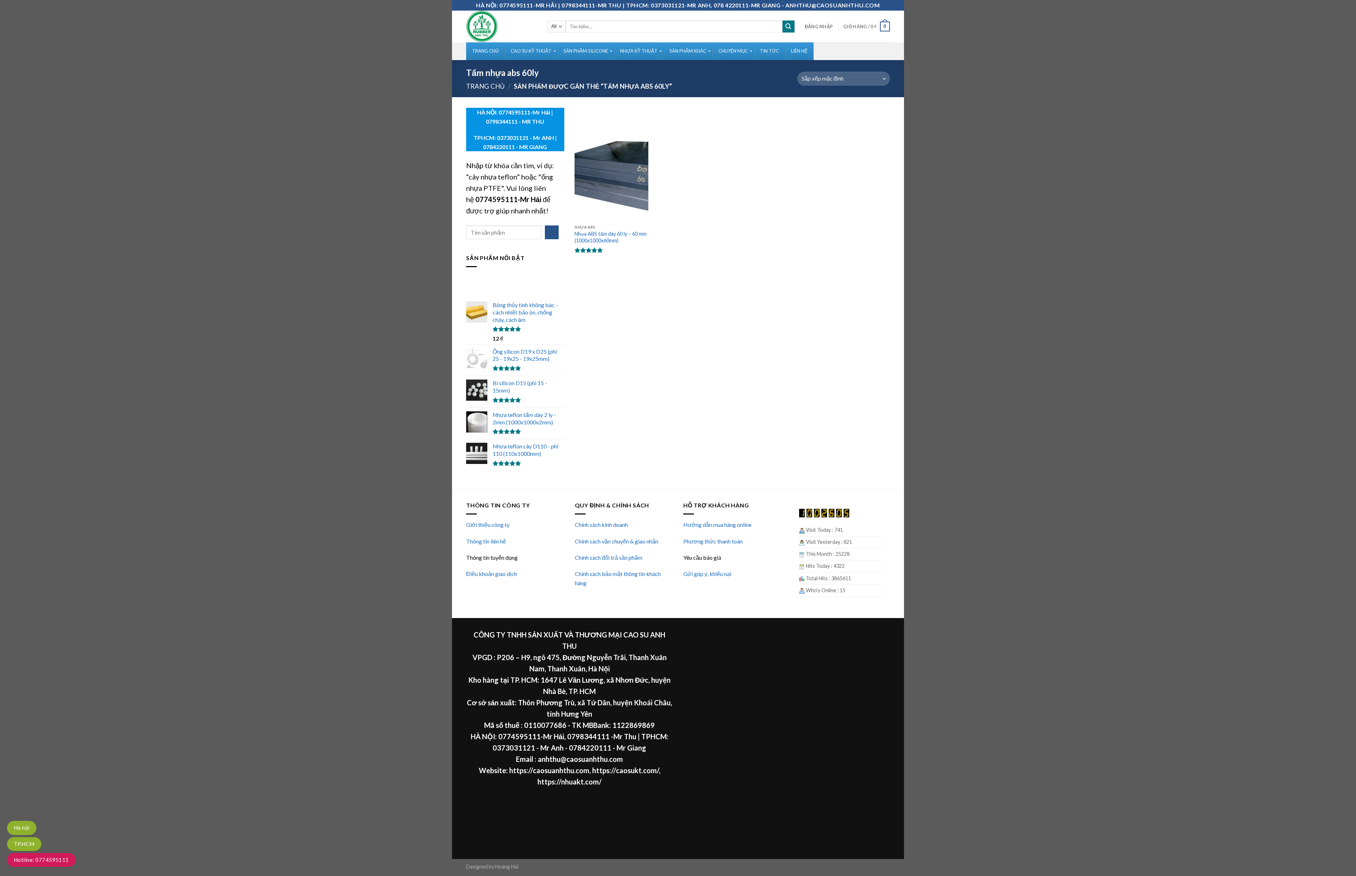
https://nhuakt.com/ (569, 781)
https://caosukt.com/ (625, 770)
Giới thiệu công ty (488, 524)
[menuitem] (485, 51)
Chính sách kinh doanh (601, 524)
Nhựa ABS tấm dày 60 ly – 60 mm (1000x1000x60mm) (611, 237)
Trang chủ (485, 86)
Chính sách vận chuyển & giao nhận (616, 541)
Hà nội (22, 827)
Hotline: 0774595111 (41, 860)
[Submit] (789, 26)
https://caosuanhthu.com (549, 770)
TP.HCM (24, 844)
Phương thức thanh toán (713, 541)
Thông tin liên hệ (486, 541)
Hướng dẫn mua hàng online (717, 524)
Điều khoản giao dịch (491, 573)
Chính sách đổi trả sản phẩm (608, 557)
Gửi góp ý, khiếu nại (707, 573)
